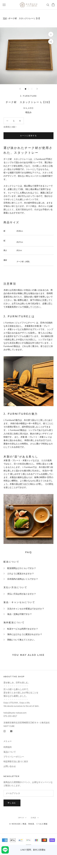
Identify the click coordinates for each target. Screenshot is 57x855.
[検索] (48, 4)
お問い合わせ (10, 766)
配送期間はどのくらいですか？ (21, 568)
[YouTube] (11, 731)
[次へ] (37, 88)
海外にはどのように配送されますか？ (24, 634)
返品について (10, 752)
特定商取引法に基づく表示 (16, 761)
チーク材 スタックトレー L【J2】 (25, 18)
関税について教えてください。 (21, 639)
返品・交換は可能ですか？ (19, 614)
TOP (5, 18)
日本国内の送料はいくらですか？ (22, 579)
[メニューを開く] (4, 5)
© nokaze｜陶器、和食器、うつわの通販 (28, 824)
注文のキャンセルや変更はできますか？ (25, 608)
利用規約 (8, 747)
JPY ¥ (21, 818)
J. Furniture (28, 96)
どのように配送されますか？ (20, 573)
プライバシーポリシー (14, 756)
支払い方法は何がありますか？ (21, 594)
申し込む (12, 803)
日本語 (33, 818)
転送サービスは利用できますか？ (22, 628)
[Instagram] (5, 731)
